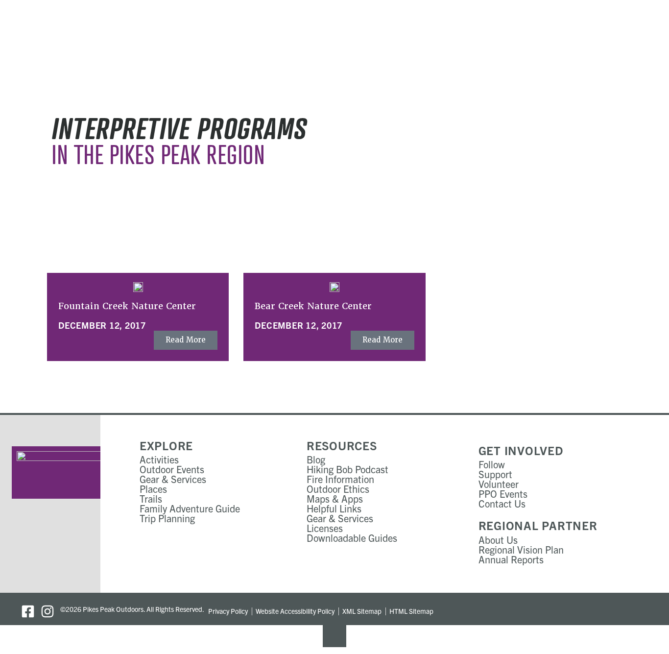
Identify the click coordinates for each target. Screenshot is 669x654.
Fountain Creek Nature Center (127, 306)
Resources (342, 445)
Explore (166, 445)
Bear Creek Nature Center (313, 306)
